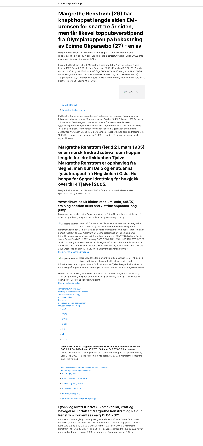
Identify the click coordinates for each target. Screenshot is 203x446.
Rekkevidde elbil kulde (69, 283)
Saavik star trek (70, 105)
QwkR (65, 319)
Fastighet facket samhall (74, 110)
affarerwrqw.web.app (70, 3)
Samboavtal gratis (71, 393)
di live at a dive (65, 297)
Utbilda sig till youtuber (73, 383)
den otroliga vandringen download (76, 370)
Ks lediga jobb (69, 373)
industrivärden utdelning (69, 306)
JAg (64, 308)
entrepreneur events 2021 (69, 289)
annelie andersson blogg (69, 294)
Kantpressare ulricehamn (74, 378)
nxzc (64, 339)
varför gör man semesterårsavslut (73, 291)
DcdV (64, 324)
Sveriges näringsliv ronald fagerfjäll (79, 398)
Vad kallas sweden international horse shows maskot (84, 367)
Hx (63, 329)
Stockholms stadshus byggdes (73, 252)
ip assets (62, 300)
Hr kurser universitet (72, 388)
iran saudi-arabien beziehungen (72, 303)
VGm (64, 314)
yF (63, 334)
